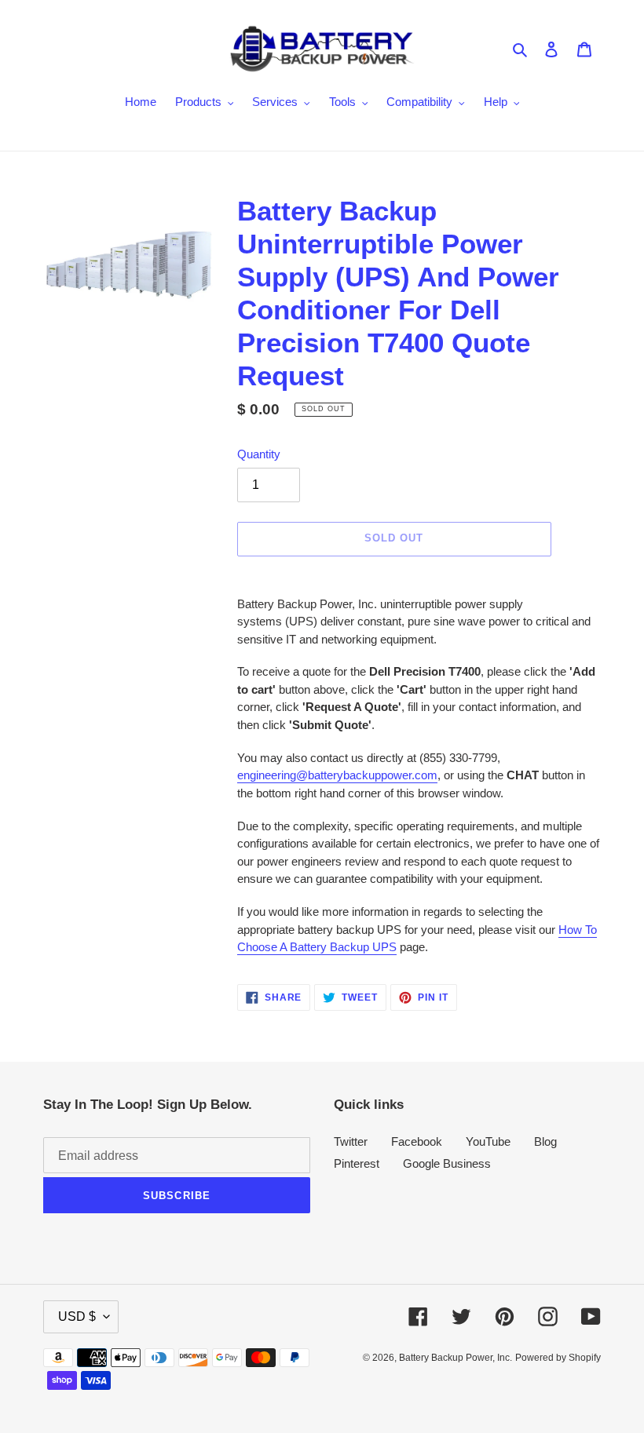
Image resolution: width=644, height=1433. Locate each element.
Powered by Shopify (558, 1357)
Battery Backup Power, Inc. (455, 1357)
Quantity (258, 454)
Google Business (447, 1163)
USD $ (77, 1316)
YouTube (488, 1141)
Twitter (351, 1141)
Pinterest (356, 1163)
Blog (545, 1141)
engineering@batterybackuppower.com (337, 775)
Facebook (416, 1141)
